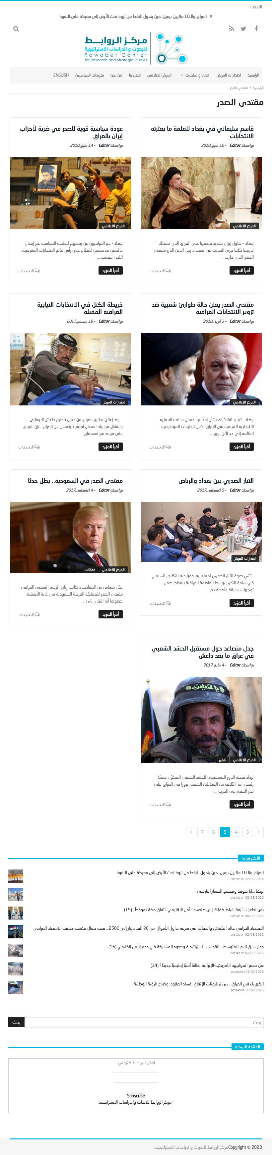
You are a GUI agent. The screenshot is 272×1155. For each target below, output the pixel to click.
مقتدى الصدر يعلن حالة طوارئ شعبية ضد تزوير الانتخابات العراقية (203, 308)
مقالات (90, 569)
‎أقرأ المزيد (242, 270)
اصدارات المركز (114, 402)
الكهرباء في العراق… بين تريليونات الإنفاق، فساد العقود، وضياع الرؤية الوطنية (199, 983)
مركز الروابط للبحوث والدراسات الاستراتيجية (191, 1147)
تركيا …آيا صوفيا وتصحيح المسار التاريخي (230, 891)
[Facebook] (256, 29)
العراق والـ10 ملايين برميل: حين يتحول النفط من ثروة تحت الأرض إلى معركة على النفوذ (133, 16)
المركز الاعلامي (244, 226)
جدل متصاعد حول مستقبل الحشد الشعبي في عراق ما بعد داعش (203, 652)
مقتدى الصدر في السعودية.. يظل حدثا (75, 480)
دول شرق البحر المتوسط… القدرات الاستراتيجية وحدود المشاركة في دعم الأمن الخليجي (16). (185, 946)
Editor (235, 145)
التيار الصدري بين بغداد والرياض (216, 480)
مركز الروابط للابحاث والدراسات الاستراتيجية (135, 1102)
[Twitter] (244, 29)
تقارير (222, 760)
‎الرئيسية (258, 87)
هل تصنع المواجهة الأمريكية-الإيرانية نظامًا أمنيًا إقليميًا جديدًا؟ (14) (207, 965)
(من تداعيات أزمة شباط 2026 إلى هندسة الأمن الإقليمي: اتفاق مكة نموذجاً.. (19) (194, 909)
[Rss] (231, 29)
